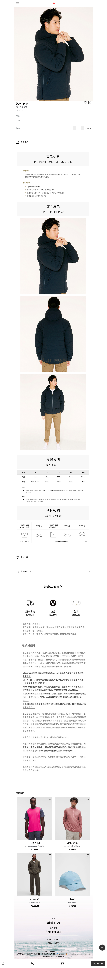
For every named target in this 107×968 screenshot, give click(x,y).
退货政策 (52, 954)
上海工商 (62, 954)
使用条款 (45, 954)
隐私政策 (37, 954)
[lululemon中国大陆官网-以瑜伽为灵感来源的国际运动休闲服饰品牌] (54, 3)
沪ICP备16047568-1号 (25, 954)
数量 (18, 128)
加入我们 (57, 939)
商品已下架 (98, 963)
